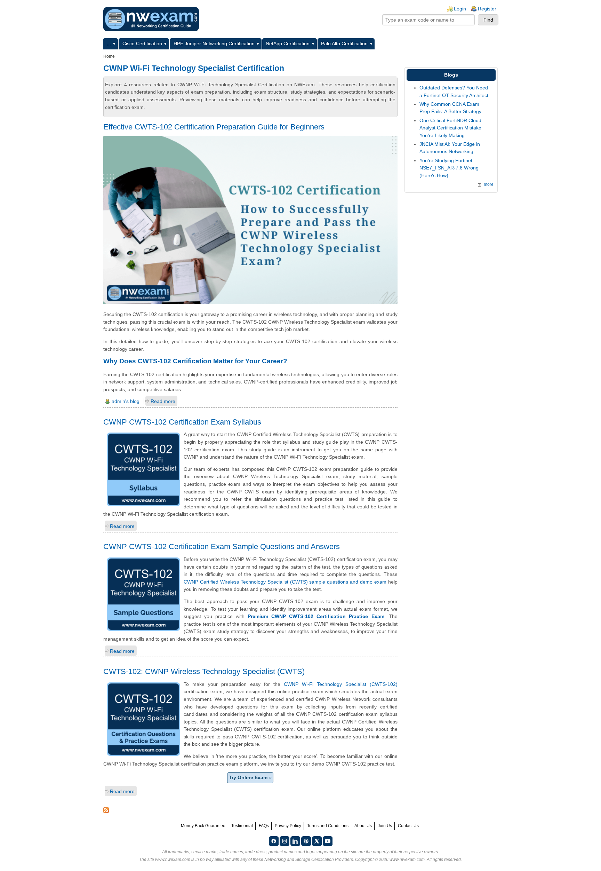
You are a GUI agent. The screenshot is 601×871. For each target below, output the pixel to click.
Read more (163, 401)
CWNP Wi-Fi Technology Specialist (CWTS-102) (341, 684)
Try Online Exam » (250, 777)
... (109, 43)
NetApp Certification (288, 43)
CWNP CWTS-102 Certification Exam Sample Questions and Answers (221, 546)
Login (460, 8)
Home (109, 56)
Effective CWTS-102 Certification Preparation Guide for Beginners (213, 126)
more (489, 184)
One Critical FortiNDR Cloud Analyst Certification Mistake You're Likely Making (450, 128)
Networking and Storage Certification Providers (308, 859)
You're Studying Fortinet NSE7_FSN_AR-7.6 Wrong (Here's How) (449, 168)
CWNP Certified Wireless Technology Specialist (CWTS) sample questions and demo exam (285, 582)
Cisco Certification (142, 43)
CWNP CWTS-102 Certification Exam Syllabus (182, 422)
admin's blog (125, 401)
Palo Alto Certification (344, 43)
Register (487, 8)
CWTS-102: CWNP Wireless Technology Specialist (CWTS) (204, 671)
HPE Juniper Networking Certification (214, 43)
